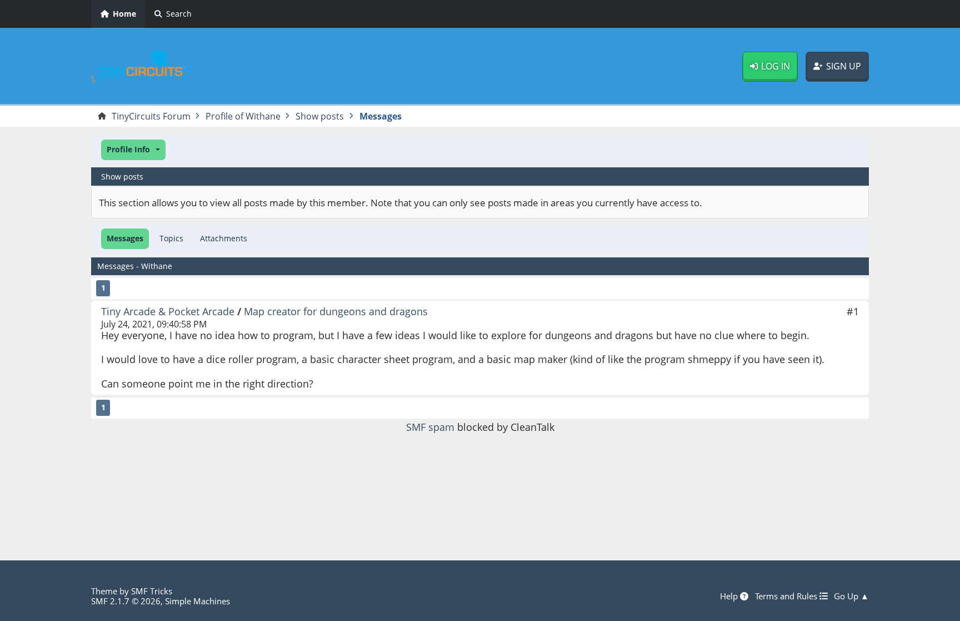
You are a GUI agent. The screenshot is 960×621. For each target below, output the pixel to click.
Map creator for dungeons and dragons (336, 311)
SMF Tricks (151, 591)
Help (730, 596)
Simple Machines (197, 601)
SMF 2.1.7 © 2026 (126, 601)
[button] (133, 150)
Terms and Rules (787, 596)
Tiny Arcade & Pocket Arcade (167, 311)
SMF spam (430, 427)
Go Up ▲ (851, 596)
